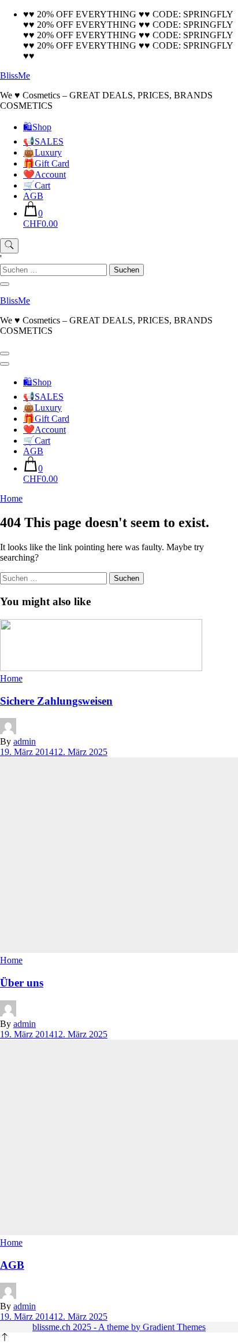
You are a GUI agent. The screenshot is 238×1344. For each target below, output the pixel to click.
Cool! (194, 18)
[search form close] (4, 284)
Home (11, 678)
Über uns (21, 983)
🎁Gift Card (46, 163)
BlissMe (15, 75)
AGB (33, 196)
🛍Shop (37, 127)
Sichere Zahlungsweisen (56, 701)
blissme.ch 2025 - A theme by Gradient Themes (119, 1327)
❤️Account (44, 174)
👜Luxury (42, 152)
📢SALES (43, 141)
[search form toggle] (9, 245)
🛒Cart (36, 185)
